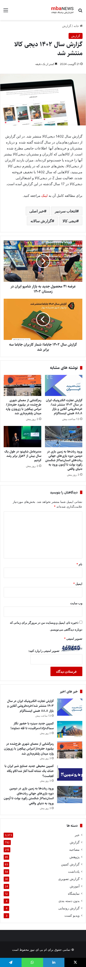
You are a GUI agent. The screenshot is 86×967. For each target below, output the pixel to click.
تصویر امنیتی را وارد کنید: (43, 651)
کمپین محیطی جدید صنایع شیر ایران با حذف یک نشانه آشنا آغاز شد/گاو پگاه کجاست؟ (29, 771)
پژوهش (74, 857)
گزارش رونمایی (69, 908)
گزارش (66, 26)
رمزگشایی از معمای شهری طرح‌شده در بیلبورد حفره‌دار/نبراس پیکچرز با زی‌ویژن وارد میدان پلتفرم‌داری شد (23, 407)
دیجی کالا (69, 221)
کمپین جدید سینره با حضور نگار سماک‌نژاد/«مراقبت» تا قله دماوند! (32, 726)
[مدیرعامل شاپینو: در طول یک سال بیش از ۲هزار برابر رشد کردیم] (22, 436)
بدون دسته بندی (69, 901)
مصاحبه (74, 849)
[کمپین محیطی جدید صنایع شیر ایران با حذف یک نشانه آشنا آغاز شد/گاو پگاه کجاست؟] (69, 772)
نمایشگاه (74, 893)
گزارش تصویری (69, 879)
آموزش (75, 886)
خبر (77, 835)
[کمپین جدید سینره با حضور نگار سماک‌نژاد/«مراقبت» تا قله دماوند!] (69, 729)
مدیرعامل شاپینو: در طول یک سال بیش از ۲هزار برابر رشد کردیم (22, 456)
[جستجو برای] (80, 12)
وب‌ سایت (76, 603)
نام (79, 564)
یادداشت (74, 871)
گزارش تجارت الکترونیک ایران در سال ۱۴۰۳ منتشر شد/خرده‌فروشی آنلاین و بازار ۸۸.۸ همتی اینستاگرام (64, 407)
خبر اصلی (36, 211)
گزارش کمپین (70, 864)
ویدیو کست (72, 915)
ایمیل (77, 583)
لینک (44, 195)
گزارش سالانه (41, 221)
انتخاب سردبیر (65, 211)
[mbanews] (62, 10)
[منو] (5, 12)
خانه (77, 26)
